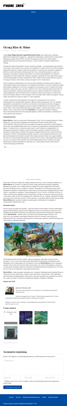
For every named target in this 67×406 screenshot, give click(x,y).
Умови (44, 397)
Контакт (11, 397)
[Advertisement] (33, 27)
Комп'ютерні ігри (13, 342)
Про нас (18, 397)
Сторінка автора (53, 397)
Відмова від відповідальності (31, 397)
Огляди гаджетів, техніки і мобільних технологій (17, 403)
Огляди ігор (13, 50)
